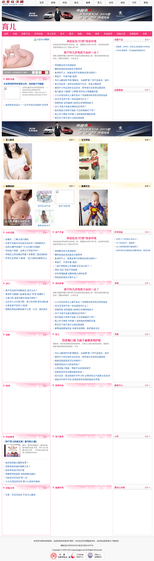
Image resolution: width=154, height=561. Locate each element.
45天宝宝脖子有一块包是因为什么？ (72, 99)
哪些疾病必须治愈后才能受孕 (68, 69)
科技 (65, 2)
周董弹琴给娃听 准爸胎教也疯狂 (20, 474)
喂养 (97, 34)
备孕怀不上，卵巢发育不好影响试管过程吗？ (76, 72)
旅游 (123, 2)
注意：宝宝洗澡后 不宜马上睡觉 (20, 494)
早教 (88, 34)
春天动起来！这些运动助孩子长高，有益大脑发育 (78, 84)
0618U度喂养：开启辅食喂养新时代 (130, 50)
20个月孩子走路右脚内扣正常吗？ (71, 106)
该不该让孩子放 (44, 206)
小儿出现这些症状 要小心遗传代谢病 (22, 481)
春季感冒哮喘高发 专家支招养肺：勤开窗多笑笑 (77, 328)
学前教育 (108, 34)
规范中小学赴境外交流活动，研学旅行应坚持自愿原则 (80, 87)
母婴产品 (26, 34)
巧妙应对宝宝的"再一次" (16, 477)
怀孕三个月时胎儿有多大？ (127, 239)
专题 (15, 34)
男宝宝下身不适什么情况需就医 (69, 118)
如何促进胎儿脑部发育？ (17, 462)
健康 (88, 2)
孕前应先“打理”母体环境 (81, 41)
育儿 (99, 2)
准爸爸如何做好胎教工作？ (18, 466)
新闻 (53, 2)
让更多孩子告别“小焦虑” (16, 305)
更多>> (46, 79)
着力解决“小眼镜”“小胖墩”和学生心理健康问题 (76, 91)
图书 (71, 34)
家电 (146, 2)
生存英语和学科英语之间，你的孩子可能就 (24, 84)
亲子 (62, 34)
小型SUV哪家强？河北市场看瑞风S (18, 72)
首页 (42, 2)
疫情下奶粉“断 (64, 206)
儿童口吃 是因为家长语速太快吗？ (21, 298)
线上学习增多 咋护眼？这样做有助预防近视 (75, 114)
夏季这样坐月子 (44, 226)
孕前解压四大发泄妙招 (65, 65)
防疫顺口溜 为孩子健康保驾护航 (81, 340)
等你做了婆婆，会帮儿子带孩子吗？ (22, 250)
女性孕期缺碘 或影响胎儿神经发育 (71, 273)
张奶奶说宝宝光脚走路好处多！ (69, 372)
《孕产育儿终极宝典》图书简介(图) (20, 441)
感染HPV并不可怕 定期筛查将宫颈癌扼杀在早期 (77, 379)
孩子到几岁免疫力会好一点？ (81, 52)
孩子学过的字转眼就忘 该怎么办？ (21, 290)
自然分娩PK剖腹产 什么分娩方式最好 (22, 247)
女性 (111, 2)
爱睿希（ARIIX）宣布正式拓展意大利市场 (133, 47)
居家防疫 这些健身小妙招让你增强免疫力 (74, 103)
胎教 (80, 34)
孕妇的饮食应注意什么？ (66, 277)
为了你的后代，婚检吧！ (126, 243)
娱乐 (76, 2)
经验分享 (121, 34)
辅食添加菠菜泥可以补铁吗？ (68, 360)
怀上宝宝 (51, 34)
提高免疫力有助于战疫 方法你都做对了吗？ (75, 110)
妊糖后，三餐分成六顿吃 (17, 239)
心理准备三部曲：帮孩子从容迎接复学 (73, 368)
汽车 (134, 2)
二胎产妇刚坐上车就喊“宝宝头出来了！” (73, 266)
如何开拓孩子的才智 (14, 470)
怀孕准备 (38, 34)
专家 (145, 34)
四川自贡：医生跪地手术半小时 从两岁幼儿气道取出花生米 (82, 375)
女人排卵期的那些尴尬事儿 (127, 247)
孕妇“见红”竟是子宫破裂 (66, 270)
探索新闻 (134, 34)
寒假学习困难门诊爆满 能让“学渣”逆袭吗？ (25, 294)
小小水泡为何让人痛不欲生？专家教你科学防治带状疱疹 (81, 95)
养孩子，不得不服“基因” (66, 76)
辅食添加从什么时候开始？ (67, 364)
